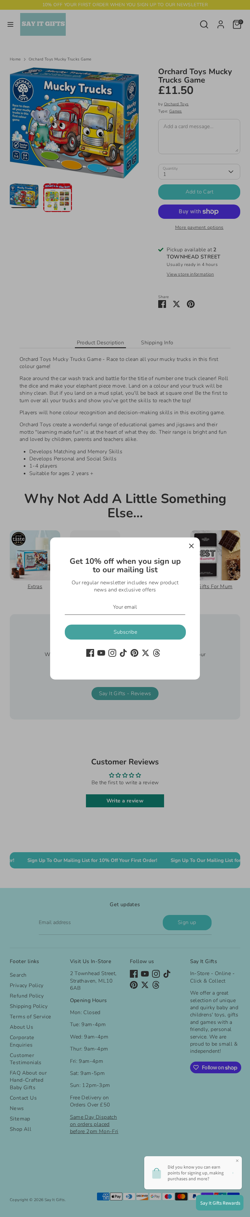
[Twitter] (145, 653)
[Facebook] (90, 653)
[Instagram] (112, 653)
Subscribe (125, 632)
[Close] (191, 546)
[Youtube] (101, 653)
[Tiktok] (123, 653)
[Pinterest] (134, 653)
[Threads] (156, 653)
